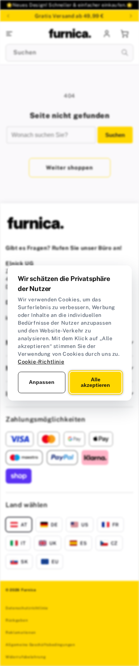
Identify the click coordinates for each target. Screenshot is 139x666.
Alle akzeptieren (95, 382)
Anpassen (41, 382)
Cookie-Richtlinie (41, 362)
